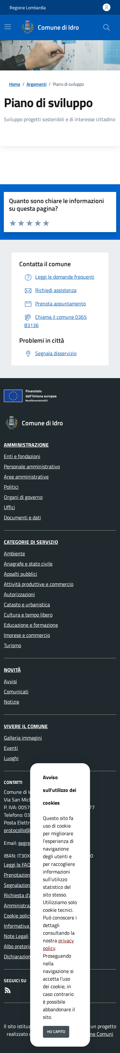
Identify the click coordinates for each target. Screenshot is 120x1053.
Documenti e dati (22, 517)
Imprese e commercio (27, 635)
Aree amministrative (26, 476)
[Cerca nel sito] (106, 27)
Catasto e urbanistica (27, 604)
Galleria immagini (23, 738)
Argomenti (36, 84)
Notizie (11, 702)
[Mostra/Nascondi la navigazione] (8, 27)
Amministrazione (26, 445)
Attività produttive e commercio (38, 584)
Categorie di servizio (31, 542)
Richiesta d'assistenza (28, 895)
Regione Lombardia (28, 7)
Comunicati (16, 691)
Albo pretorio (18, 946)
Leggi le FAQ (17, 864)
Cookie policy (18, 915)
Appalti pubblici (20, 574)
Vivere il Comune (26, 726)
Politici (11, 487)
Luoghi (11, 758)
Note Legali (16, 936)
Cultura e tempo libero (28, 614)
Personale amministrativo (32, 466)
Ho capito (56, 1031)
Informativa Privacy (25, 926)
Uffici (9, 507)
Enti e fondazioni (22, 456)
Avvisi (10, 681)
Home (14, 84)
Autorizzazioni (19, 594)
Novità (12, 670)
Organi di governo (23, 497)
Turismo (12, 645)
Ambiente (14, 553)
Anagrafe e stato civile (28, 563)
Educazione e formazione (31, 625)
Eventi (11, 748)
